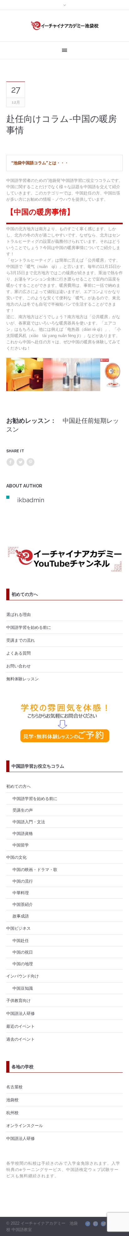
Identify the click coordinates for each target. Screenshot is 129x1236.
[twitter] (103, 1223)
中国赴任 (21, 940)
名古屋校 (14, 1087)
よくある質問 (18, 653)
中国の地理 (23, 963)
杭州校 (12, 1112)
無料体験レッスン (22, 679)
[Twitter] (20, 462)
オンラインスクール (24, 1125)
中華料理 (21, 893)
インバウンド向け (22, 976)
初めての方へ (18, 786)
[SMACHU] (87, 1223)
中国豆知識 (23, 988)
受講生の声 (23, 810)
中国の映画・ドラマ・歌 (35, 869)
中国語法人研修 (20, 1013)
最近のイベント (20, 1026)
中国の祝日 (23, 952)
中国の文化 (16, 857)
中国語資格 (23, 833)
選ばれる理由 (18, 614)
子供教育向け (18, 1000)
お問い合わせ (18, 666)
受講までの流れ (20, 640)
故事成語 (21, 916)
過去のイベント (20, 1039)
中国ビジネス (18, 928)
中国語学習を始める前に (28, 627)
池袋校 (12, 1100)
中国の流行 (23, 881)
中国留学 (21, 845)
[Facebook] (10, 462)
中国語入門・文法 (29, 822)
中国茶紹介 (23, 904)
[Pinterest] (30, 462)
